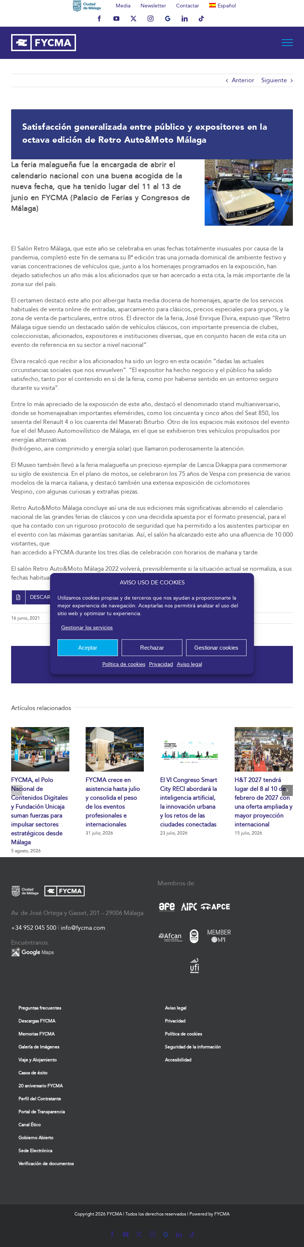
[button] (16, 790)
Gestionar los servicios (87, 627)
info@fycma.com (83, 927)
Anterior (243, 80)
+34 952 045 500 (33, 927)
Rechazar (152, 647)
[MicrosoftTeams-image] (249, 162)
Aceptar (87, 647)
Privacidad (161, 664)
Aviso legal (189, 664)
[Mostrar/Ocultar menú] (287, 42)
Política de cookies (123, 664)
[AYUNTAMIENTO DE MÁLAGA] (86, 5)
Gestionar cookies (216, 647)
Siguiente (274, 80)
